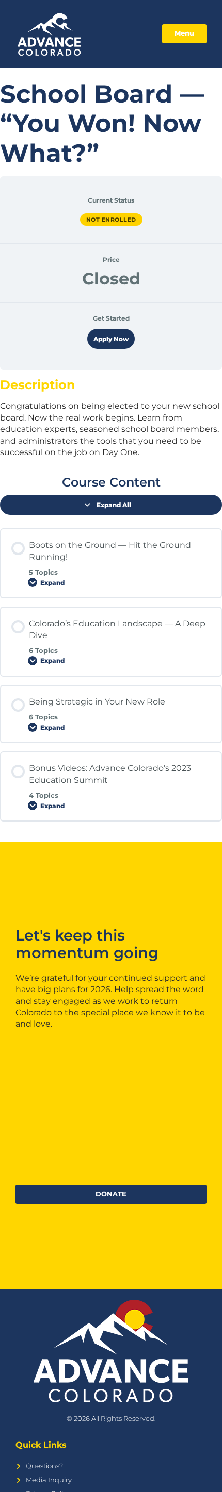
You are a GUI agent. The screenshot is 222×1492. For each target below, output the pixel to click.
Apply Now (111, 339)
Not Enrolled (111, 219)
